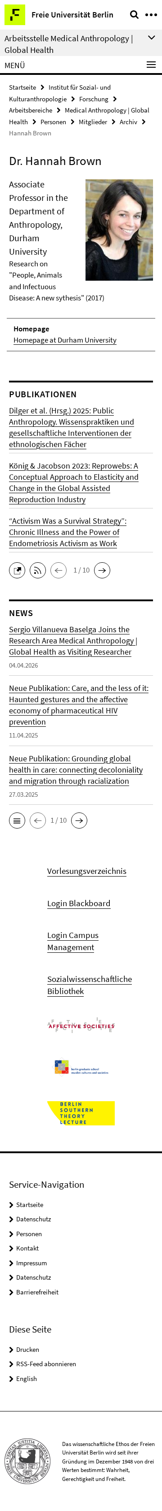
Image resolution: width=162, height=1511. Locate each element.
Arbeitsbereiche (30, 110)
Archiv (128, 121)
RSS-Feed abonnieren (46, 1363)
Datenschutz (33, 1219)
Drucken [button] (27, 1349)
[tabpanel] (81, 265)
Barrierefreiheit (37, 1292)
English (26, 1378)
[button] (19, 569)
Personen (53, 121)
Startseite (22, 87)
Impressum (31, 1263)
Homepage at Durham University (65, 340)
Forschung (93, 99)
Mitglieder (93, 121)
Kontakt (27, 1248)
